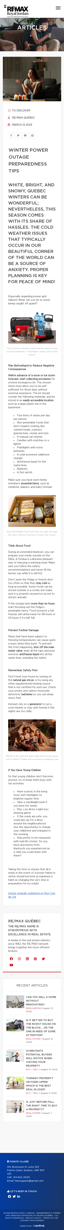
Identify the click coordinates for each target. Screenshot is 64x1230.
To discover (20, 110)
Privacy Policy (33, 1218)
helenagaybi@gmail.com (29, 1181)
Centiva (38, 1225)
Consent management (32, 1220)
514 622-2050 (21, 1177)
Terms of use (50, 1218)
